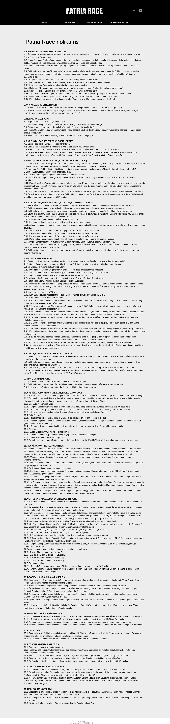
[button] (73, 22)
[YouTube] (140, 10)
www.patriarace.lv (65, 63)
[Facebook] (134, 10)
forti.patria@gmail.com (61, 110)
